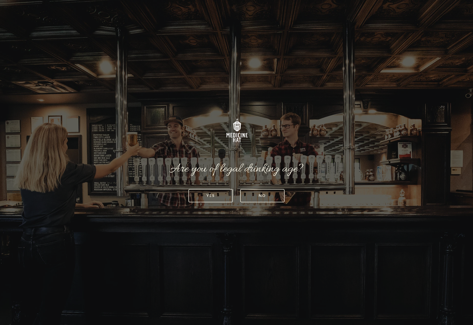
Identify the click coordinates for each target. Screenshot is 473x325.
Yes (210, 195)
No (262, 195)
